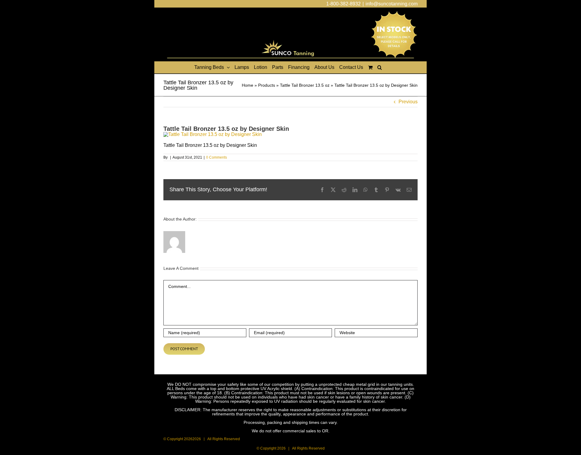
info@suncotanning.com (392, 3)
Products (266, 85)
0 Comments (216, 157)
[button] (379, 67)
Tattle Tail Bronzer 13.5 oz (305, 85)
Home (247, 85)
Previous (408, 101)
